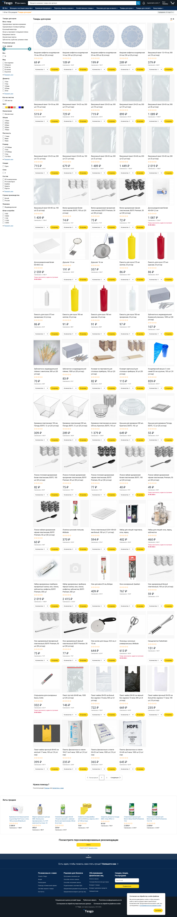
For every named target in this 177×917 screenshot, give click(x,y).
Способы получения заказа (72, 882)
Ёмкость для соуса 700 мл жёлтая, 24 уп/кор (73, 316)
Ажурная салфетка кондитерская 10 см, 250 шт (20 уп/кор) (46, 54)
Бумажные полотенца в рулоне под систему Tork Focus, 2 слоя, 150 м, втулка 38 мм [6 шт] (19, 819)
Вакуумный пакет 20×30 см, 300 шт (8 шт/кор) (160, 105)
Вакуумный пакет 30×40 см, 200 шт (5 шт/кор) (132, 157)
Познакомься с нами (47, 873)
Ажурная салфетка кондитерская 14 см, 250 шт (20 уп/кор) (75, 54)
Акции (40, 879)
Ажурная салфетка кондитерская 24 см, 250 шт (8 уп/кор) (132, 54)
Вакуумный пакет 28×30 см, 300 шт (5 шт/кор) (103, 157)
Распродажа (42, 882)
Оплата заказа (94, 879)
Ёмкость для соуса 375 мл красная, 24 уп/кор (158, 263)
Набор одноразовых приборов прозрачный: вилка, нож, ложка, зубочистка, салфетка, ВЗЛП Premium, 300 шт (46, 588)
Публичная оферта (89, 900)
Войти (88, 845)
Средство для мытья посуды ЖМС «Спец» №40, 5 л (110, 818)
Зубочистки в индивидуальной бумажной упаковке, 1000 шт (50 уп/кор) (160, 317)
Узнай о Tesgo (42, 876)
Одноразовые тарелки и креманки (14, 24)
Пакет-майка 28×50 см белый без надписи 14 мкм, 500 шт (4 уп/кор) (102, 697)
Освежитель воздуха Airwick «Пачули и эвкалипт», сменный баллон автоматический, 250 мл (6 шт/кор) (65, 820)
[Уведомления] (143, 3)
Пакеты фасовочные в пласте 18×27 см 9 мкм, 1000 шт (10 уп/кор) (75, 752)
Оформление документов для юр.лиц (75, 888)
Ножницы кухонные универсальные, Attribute (129, 642)
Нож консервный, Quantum (130, 584)
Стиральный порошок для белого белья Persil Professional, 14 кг (134, 819)
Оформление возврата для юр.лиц (75, 891)
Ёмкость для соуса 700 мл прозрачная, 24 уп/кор (130, 316)
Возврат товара (94, 885)
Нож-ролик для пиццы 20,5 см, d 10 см (103, 642)
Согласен (158, 910)
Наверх (88, 857)
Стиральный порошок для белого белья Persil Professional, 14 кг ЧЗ (157, 819)
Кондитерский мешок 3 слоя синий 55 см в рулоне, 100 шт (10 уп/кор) (160, 371)
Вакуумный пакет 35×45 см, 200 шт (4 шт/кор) (160, 157)
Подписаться (127, 886)
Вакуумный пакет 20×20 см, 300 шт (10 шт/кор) (103, 105)
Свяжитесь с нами (58, 788)
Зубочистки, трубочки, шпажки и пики (15, 39)
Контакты (41, 891)
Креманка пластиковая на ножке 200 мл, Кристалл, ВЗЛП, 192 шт (103, 424)
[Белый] (4, 107)
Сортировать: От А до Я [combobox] (165, 12)
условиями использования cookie (150, 905)
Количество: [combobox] (40, 69)
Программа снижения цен (72, 876)
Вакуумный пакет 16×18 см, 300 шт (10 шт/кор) (46, 105)
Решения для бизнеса (73, 873)
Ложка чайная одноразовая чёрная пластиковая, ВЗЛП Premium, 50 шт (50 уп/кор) (44, 532)
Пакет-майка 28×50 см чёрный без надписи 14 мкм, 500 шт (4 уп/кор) (131, 697)
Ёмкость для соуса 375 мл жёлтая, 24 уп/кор (130, 263)
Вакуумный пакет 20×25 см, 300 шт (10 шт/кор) (132, 105)
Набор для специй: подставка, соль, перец (131, 531)
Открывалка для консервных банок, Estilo (45, 696)
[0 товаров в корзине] (172, 3)
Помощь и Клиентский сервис (47, 885)
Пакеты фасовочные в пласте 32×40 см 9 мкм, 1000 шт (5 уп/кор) (131, 752)
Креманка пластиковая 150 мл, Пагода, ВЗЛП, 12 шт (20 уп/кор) (46, 424)
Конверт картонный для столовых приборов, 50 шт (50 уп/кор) (131, 371)
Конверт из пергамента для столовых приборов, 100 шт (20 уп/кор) (103, 371)
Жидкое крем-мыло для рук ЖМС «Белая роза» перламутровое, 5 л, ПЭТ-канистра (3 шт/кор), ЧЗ (41, 820)
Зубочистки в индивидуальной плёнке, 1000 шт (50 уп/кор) (74, 370)
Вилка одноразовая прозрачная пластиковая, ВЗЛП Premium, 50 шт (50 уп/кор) (103, 210)
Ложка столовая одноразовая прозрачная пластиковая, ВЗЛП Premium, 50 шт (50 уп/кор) (74, 477)
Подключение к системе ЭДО (73, 885)
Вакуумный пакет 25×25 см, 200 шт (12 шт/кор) (46, 157)
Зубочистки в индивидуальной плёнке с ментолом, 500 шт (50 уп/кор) (46, 371)
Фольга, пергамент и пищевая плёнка (15, 32)
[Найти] (138, 3)
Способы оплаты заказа (71, 879)
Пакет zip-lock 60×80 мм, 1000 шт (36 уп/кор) (74, 696)
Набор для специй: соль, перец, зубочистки (160, 531)
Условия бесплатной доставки (99, 882)
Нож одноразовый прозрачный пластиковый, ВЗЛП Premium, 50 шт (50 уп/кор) (46, 643)
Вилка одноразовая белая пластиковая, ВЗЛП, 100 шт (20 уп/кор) (74, 210)
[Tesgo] (7, 3)
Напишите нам (109, 864)
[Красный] (12, 107)
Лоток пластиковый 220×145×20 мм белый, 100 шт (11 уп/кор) (103, 531)
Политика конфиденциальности (110, 900)
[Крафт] (14, 107)
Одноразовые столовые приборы (14, 27)
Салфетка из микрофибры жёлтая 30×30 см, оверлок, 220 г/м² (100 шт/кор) (88, 819)
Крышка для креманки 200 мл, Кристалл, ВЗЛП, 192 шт (131, 424)
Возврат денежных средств (98, 888)
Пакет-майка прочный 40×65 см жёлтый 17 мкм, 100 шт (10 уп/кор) (46, 752)
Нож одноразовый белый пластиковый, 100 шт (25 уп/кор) (160, 585)
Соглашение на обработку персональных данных (74, 903)
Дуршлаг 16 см (97, 262)
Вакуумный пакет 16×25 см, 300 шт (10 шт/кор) (75, 105)
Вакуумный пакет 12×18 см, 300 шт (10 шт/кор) (160, 54)
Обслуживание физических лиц (96, 874)
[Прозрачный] (17, 107)
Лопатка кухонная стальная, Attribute (73, 531)
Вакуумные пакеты (9, 34)
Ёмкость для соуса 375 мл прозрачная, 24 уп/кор (44, 316)
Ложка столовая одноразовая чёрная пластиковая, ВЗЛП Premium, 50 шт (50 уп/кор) (102, 477)
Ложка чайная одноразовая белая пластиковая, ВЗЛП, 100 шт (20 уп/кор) (131, 477)
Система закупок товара (46, 888)
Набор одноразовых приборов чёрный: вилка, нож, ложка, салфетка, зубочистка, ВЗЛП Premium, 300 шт (74, 588)
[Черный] (22, 107)
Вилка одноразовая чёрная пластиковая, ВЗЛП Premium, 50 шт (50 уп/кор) (132, 210)
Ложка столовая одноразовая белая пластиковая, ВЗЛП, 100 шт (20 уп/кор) (45, 477)
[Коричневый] (9, 107)
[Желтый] (6, 107)
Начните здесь (93, 848)
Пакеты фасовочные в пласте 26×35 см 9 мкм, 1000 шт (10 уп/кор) (103, 752)
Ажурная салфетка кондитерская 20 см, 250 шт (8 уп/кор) (103, 54)
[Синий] (20, 107)
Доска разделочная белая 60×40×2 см (44, 263)
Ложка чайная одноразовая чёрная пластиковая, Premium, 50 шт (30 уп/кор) (160, 477)
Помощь (46, 788)
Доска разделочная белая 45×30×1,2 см (158, 209)
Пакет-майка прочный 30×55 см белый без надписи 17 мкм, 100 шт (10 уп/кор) (160, 697)
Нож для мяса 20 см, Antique (102, 584)
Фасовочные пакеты (9, 37)
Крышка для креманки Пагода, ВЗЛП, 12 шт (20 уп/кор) (160, 424)
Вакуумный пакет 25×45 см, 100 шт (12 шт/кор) (75, 157)
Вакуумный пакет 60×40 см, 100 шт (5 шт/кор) (46, 209)
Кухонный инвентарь (10, 29)
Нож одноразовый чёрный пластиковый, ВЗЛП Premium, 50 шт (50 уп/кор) (75, 643)
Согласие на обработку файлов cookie (107, 903)
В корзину (55, 69)
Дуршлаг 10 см (68, 262)
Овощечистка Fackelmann (157, 641)
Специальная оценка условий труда (68, 900)
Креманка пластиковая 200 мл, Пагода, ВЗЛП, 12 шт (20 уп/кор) (75, 424)
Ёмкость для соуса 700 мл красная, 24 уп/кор (101, 316)
